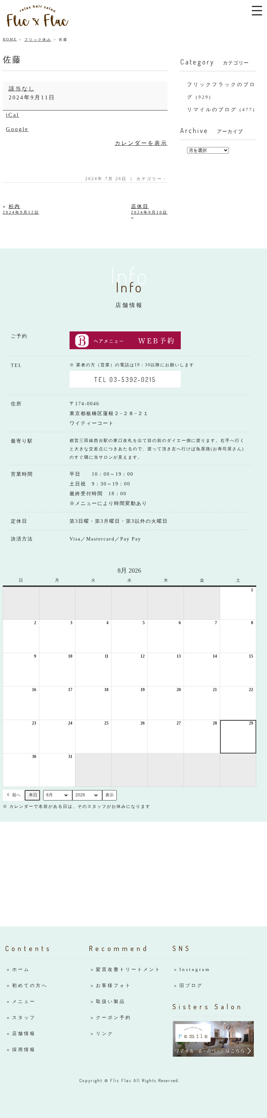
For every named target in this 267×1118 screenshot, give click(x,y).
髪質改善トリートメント (128, 969)
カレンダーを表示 (141, 143)
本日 (33, 794)
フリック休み (37, 39)
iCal (12, 115)
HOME (10, 39)
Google (17, 129)
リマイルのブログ (212, 109)
